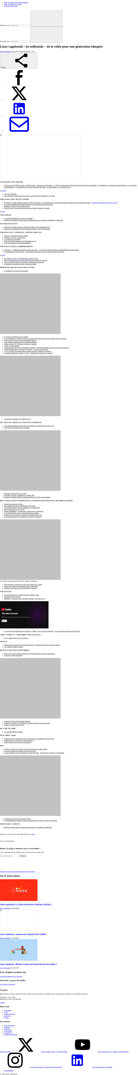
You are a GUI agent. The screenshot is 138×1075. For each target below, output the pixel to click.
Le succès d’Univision (41, 349)
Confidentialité (8, 1070)
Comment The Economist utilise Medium (17, 721)
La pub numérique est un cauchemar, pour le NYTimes (21, 753)
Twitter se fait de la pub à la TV (14, 725)
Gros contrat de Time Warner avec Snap (17, 196)
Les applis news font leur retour (14, 252)
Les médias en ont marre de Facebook (16, 271)
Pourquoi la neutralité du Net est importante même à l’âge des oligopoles (27, 229)
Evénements (8, 1031)
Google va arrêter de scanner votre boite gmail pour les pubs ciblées (25, 749)
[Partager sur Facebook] (19, 84)
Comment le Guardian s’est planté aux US (17, 419)
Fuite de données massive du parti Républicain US (20, 241)
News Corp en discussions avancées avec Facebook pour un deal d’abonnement (29, 654)
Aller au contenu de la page (13, 4)
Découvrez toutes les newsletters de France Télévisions (17, 871)
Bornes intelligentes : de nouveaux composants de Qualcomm (23, 511)
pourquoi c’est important (44, 185)
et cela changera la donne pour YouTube (67, 631)
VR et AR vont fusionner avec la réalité (17, 428)
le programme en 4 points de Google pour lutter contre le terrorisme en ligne (66, 203)
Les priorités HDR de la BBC (13, 732)
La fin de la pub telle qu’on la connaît (16, 337)
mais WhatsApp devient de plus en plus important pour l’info (44, 252)
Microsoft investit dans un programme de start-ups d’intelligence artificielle (28, 827)
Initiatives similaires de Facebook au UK (105, 203)
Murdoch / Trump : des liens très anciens (17, 206)
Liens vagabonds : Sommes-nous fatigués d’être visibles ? (23, 934)
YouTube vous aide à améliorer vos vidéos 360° (19, 495)
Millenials (10, 976)
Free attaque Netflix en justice (13, 647)
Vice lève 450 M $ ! (11, 194)
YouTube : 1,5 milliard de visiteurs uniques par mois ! (21, 250)
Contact (2, 1002)
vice (14, 976)
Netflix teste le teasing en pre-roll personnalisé (18, 645)
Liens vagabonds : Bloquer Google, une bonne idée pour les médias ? (28, 964)
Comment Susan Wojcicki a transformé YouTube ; (37, 348)
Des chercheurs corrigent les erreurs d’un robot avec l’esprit (23, 584)
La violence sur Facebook (12, 239)
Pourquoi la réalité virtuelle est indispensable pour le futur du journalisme (27, 497)
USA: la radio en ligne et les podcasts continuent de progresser (24, 262)
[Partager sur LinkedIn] (19, 116)
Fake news (7, 1016)
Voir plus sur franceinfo (7, 984)
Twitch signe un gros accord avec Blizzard (17, 742)
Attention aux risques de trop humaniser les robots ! (20, 588)
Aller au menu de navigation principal (16, 2)
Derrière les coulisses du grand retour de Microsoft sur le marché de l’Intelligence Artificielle (33, 220)
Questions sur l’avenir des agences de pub (17, 819)
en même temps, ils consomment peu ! (59, 187)
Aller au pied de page (11, 6)
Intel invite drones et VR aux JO (14, 509)
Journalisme (8, 1010)
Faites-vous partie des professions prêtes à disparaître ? (21, 586)
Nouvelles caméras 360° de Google (15, 493)
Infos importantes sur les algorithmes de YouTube (20, 506)
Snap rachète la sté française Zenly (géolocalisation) (20, 342)
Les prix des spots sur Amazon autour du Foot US (20, 751)
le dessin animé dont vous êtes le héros (47, 645)
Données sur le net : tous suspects (14, 237)
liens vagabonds (5, 51)
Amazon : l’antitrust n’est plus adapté (16, 236)
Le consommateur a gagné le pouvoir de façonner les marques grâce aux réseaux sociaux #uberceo (35, 338)
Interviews (7, 1029)
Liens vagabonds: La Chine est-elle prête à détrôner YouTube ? (26, 904)
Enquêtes (7, 1027)
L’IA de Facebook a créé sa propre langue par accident (21, 513)
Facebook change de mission (13, 655)
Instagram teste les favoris (12, 597)
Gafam (6, 1018)
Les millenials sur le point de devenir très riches (31, 187)
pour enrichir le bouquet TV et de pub (43, 196)
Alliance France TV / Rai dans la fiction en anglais (20, 344)
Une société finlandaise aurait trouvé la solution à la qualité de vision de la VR (29, 426)
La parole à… (8, 1033)
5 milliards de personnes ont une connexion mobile (20, 264)
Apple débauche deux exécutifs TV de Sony (18, 349)
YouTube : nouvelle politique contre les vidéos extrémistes (22, 203)
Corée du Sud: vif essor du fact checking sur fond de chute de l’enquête (27, 208)
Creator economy (9, 1014)
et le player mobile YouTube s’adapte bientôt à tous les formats (59, 250)
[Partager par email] (19, 131)
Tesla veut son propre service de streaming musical (20, 340)
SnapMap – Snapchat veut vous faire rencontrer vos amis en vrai (24, 598)
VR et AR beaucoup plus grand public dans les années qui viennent (25, 260)
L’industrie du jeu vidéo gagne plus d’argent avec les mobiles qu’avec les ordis (29, 739)
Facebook (3, 976)
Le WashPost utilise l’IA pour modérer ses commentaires (22, 508)
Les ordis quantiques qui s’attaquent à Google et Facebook (22, 517)
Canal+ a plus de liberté (11, 346)
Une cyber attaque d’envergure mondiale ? (17, 243)
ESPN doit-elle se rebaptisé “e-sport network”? (19, 740)
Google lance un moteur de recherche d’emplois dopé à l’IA (23, 515)
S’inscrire (22, 856)
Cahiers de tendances (10, 1034)
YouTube (19, 976)
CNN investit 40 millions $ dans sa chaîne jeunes (19, 185)
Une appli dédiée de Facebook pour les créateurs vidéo (21, 595)
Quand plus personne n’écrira (13, 504)
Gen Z (6, 1012)
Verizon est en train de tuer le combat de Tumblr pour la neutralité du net (27, 227)
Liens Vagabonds (9, 1025)
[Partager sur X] (19, 100)
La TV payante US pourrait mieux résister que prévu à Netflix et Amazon (27, 351)
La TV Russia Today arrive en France (16, 638)
